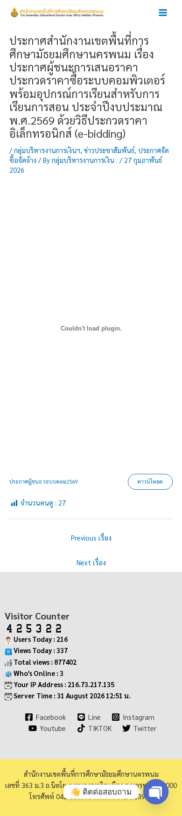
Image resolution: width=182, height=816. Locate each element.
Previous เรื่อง (91, 537)
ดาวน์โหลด (150, 481)
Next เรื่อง (91, 562)
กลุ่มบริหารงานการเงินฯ (47, 150)
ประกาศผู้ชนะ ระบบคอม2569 (43, 481)
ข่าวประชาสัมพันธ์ (109, 150)
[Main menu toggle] (163, 12)
